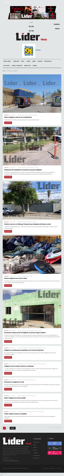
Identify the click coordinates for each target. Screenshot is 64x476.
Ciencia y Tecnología (17, 65)
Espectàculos (36, 455)
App (23, 115)
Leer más (8, 122)
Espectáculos (48, 61)
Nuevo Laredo (7, 61)
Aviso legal (52, 468)
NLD (43, 411)
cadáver (28, 411)
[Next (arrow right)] (2, 475)
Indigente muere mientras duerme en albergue (19, 366)
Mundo (34, 61)
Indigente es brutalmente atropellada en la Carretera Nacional (23, 350)
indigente (26, 115)
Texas (22, 61)
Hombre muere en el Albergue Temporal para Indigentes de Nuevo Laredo (27, 224)
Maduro (35, 65)
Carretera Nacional (31, 347)
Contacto (58, 468)
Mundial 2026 (27, 65)
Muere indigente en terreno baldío (15, 398)
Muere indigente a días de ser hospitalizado (18, 117)
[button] (4, 2)
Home (4, 70)
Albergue (24, 221)
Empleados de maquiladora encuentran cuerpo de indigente (23, 170)
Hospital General (33, 411)
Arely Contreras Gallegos (27, 363)
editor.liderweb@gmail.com (12, 460)
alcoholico (24, 330)
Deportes (40, 61)
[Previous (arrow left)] (0, 475)
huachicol (29, 330)
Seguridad (6, 115)
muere (29, 115)
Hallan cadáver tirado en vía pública (15, 414)
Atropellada (24, 347)
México (28, 61)
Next (12, 428)
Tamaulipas (16, 61)
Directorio (46, 468)
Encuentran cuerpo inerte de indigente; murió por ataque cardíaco (25, 332)
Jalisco (38, 363)
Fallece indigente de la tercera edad (15, 278)
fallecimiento (24, 167)
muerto (27, 395)
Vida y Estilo (7, 65)
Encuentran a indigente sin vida (14, 382)
